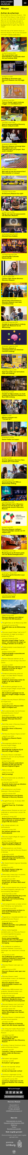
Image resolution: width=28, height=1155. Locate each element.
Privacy (14, 1127)
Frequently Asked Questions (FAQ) (14, 1123)
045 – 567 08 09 (15, 1109)
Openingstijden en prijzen (14, 1121)
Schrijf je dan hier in (14, 34)
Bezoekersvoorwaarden (14, 1129)
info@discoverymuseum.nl (14, 1111)
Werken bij (14, 1125)
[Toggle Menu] (25, 3)
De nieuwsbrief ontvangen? (14, 1096)
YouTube (3, 25)
